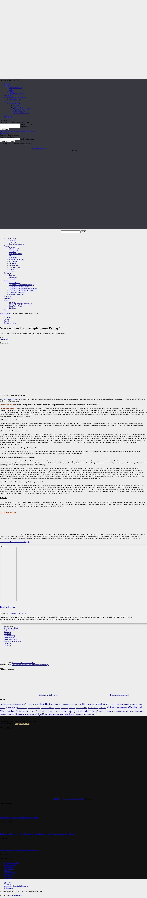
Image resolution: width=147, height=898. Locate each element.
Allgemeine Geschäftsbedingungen (16, 886)
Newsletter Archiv (15, 99)
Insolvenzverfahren (10, 639)
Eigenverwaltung (10, 630)
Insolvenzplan (9, 638)
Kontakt (7, 84)
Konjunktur (82, 708)
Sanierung (7, 643)
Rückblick (12, 308)
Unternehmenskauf (7, 714)
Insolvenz (7, 634)
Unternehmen (139, 711)
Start (1, 313)
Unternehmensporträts (16, 244)
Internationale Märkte (34, 708)
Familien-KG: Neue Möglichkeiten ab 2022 (19, 818)
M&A (11, 256)
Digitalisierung (14, 248)
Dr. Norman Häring (11, 628)
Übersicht (16, 105)
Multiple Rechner (19, 111)
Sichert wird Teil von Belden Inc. (23, 663)
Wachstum (70, 714)
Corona (27, 704)
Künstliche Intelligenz (94, 708)
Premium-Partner (14, 283)
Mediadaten (8, 95)
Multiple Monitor (14, 103)
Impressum (8, 882)
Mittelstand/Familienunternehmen (15, 711)
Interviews (12, 242)
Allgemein (7, 313)
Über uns (7, 86)
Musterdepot (13, 261)
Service (6, 101)
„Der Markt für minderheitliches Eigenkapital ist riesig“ (30, 665)
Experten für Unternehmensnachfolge (21, 285)
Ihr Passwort (24, 127)
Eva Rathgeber (5, 339)
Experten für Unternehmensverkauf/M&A (23, 289)
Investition (57, 708)
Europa (75, 704)
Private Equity (67, 711)
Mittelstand (134, 707)
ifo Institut (133, 704)
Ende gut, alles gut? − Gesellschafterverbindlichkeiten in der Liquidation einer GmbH (37, 834)
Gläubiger (7, 632)
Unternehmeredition (15, 88)
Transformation (128, 711)
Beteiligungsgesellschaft (16, 704)
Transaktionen (118, 711)
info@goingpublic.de (22, 724)
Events (6, 300)
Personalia (12, 279)
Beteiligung (4, 704)
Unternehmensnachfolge (28, 714)
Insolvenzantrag (9, 636)
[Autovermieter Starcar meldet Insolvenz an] (5, 846)
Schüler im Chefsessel (16, 93)
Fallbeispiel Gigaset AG (21, 113)
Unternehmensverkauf (53, 714)
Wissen (6, 246)
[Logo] (15, 234)
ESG (72, 704)
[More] (87, 652)
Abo (5, 115)
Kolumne (12, 275)
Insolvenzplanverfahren (11, 399)
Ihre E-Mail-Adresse (27, 139)
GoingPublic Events (15, 306)
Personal (55, 711)
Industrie (139, 704)
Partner (6, 281)
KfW (77, 708)
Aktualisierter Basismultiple (22, 109)
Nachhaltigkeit (14, 265)
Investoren (63, 708)
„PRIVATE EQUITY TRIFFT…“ (20, 304)
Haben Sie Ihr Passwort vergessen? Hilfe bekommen (18, 131)
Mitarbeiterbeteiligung (16, 259)
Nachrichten (13, 277)
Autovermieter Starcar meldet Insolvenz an (19, 850)
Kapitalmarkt (70, 708)
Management (13, 258)
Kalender (12, 302)
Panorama (7, 273)
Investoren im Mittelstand (17, 292)
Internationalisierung (15, 254)
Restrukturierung (14, 267)
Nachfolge (12, 263)
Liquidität (103, 708)
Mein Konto (8, 117)
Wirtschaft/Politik (81, 714)
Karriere (11, 92)
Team (10, 90)
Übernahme (90, 714)
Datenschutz (4, 133)
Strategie (12, 269)
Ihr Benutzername (26, 124)
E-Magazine (8, 298)
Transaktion (111, 711)
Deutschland (38, 704)
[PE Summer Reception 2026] (75, 162)
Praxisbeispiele (18, 107)
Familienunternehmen (89, 704)
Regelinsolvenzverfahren (12, 641)
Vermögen (12, 271)
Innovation (12, 252)
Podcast (7, 310)
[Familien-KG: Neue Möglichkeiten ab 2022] (5, 813)
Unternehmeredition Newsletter (15, 97)
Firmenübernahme (122, 704)
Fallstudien (12, 240)
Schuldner (7, 645)
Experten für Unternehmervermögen (21, 290)
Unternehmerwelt (10, 238)
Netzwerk (7, 296)
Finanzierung (13, 250)
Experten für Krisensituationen (19, 287)
